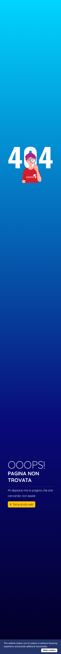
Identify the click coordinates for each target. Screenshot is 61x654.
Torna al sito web (23, 504)
